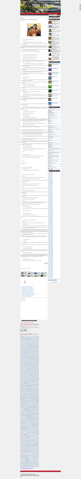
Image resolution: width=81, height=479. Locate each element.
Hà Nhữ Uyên (26, 354)
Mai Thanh (24, 379)
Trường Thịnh (33, 456)
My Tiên (23, 382)
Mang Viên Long (37, 379)
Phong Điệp (21, 423)
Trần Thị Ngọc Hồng (35, 447)
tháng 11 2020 (50, 199)
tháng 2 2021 (50, 197)
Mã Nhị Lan (34, 378)
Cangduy (49, 144)
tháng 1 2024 (50, 181)
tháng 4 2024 (50, 179)
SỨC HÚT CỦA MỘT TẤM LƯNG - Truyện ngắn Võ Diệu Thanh (29, 293)
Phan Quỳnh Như (32, 421)
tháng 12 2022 (50, 189)
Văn (23, 17)
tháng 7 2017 (50, 228)
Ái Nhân (21, 336)
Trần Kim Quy (27, 443)
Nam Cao (31, 382)
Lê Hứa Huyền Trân (33, 371)
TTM (30, 457)
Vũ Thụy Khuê (31, 465)
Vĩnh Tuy (28, 462)
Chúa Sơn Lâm (23, 343)
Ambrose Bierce (24, 336)
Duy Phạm (34, 345)
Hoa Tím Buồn (35, 356)
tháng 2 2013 (50, 266)
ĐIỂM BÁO (32, 350)
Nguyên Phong (36, 398)
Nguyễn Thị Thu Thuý (29, 406)
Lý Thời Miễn (28, 378)
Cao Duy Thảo (25, 340)
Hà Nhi (23, 354)
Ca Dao (22, 340)
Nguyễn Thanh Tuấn (22, 402)
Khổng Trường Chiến (31, 367)
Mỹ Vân (26, 382)
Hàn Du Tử (28, 355)
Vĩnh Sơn (21, 462)
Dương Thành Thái (31, 346)
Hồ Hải (37, 361)
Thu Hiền (35, 435)
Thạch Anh (33, 430)
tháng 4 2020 (50, 204)
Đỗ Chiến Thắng (35, 351)
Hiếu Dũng (25, 356)
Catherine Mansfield (22, 341)
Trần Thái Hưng (31, 446)
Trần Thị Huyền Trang (26, 447)
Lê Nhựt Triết (33, 372)
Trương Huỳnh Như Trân (36, 455)
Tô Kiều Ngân (31, 438)
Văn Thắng (27, 460)
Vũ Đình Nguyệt (37, 464)
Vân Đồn (35, 460)
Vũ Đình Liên (30, 464)
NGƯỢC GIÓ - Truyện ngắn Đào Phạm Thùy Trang (27, 295)
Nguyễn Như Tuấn (28, 398)
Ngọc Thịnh (28, 383)
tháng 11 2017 (50, 225)
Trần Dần (35, 441)
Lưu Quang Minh (24, 268)
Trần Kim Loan (23, 443)
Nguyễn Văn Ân (30, 409)
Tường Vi (22, 458)
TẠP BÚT (26, 428)
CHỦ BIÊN (35, 342)
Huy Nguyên (34, 363)
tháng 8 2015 (50, 244)
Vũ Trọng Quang (35, 465)
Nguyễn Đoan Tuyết (27, 389)
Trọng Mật (24, 452)
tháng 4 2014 (50, 256)
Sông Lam (22, 427)
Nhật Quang (36, 413)
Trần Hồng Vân (36, 442)
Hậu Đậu (22, 356)
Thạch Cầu (36, 430)
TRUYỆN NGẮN (28, 268)
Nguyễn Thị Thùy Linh (35, 406)
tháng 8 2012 (50, 270)
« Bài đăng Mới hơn (24, 320)
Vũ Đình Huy (26, 464)
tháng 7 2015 (50, 245)
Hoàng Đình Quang (36, 357)
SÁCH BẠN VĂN (23, 426)
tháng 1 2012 (50, 275)
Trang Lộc (34, 439)
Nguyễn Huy (23, 392)
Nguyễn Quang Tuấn (28, 399)
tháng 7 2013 (50, 262)
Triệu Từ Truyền (25, 451)
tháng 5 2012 (50, 272)
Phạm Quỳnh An (25, 418)
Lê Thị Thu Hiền (26, 374)
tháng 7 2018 (50, 219)
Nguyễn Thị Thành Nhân (34, 405)
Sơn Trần (31, 427)
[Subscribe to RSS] (40, 270)
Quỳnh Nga (33, 425)
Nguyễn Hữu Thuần (36, 393)
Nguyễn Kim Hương (28, 394)
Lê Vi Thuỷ (35, 375)
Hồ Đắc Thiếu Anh (33, 361)
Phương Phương (30, 424)
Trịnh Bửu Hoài (30, 451)
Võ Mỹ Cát (23, 463)
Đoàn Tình (21, 351)
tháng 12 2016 (50, 233)
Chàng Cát (32, 341)
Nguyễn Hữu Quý (31, 393)
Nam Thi (33, 382)
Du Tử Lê (24, 345)
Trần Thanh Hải (35, 446)
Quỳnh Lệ (30, 425)
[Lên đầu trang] (80, 5)
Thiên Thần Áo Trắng (33, 433)
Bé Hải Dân (34, 337)
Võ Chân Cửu (35, 462)
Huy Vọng (38, 363)
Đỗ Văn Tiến (32, 352)
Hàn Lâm (34, 355)
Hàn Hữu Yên (31, 355)
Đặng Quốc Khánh (28, 349)
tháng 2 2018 (50, 223)
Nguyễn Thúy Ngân (33, 407)
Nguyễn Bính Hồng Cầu (35, 386)
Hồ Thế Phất (25, 362)
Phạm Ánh (27, 416)
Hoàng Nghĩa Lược (28, 359)
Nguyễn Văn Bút (34, 409)
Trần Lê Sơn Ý (30, 443)
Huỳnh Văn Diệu (34, 365)
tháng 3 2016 (50, 239)
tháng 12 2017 (50, 224)
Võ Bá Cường (31, 462)
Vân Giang (38, 460)
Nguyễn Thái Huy (34, 400)
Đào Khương (25, 347)
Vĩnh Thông (24, 462)
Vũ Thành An (21, 465)
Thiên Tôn (38, 433)
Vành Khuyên (21, 459)
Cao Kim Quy (29, 340)
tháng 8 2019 (50, 210)
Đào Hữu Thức (21, 347)
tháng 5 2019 (50, 212)
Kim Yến (34, 368)
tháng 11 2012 (50, 268)
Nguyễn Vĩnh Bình (28, 411)
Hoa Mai (32, 356)
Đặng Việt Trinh (24, 350)
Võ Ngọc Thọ (26, 463)
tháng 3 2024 (50, 180)
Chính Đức (31, 342)
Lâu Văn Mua (34, 370)
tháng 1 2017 (50, 232)
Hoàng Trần (49, 134)
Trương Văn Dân (22, 457)
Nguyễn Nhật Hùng (23, 398)
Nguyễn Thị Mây (50, 127)
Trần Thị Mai (31, 447)
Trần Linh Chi (34, 443)
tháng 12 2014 (50, 250)
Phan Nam (28, 421)
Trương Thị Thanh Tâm (23, 456)
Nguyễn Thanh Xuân (28, 402)
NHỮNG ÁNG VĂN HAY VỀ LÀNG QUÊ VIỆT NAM (29, 414)
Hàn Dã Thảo (24, 355)
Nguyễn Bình (31, 386)
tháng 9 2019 (50, 209)
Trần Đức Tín (25, 442)
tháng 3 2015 (50, 248)
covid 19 (29, 343)
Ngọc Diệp (24, 383)
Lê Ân (37, 370)
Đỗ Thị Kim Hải (25, 352)
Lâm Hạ (21, 370)
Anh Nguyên (33, 336)
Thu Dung (29, 435)
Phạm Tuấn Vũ (29, 419)
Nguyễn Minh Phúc (32, 395)
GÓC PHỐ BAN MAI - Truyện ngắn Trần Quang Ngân (28, 294)
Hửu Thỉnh (26, 366)
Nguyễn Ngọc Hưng (27, 397)
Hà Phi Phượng (29, 354)
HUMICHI (31, 363)
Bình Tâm (25, 338)
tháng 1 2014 (50, 258)
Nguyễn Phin (32, 398)
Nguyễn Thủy (28, 407)
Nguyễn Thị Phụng (22, 405)
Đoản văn (28, 351)
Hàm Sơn (21, 355)
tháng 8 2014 (50, 253)
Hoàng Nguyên (37, 359)
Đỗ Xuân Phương (36, 352)
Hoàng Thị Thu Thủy (22, 360)
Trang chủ (29, 320)
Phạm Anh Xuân (31, 416)
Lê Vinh (38, 375)
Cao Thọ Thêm (36, 340)
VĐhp (48, 120)
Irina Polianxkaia (29, 366)
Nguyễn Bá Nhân (22, 386)
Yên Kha (24, 467)
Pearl (24, 416)
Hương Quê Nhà (50, 113)
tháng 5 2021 (50, 195)
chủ (32, 342)
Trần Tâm (28, 446)
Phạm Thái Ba (29, 418)
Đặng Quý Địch (33, 349)
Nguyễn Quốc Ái (36, 399)
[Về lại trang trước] (80, 6)
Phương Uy (35, 424)
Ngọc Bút (21, 383)
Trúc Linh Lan (35, 452)
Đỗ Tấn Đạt (22, 352)
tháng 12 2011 (50, 276)
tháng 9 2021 (50, 192)
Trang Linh (31, 439)
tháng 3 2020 (50, 205)
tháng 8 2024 (50, 177)
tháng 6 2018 (50, 220)
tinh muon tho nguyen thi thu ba (56, 157)
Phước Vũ (27, 424)
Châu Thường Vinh (24, 342)
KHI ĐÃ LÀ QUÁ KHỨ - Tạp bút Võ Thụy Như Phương (56, 102)
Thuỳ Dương (23, 436)
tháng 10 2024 (50, 176)
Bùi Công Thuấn (35, 338)
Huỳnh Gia (31, 364)
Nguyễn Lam (37, 394)
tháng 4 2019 (50, 213)
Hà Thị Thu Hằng (35, 354)
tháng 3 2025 (50, 174)
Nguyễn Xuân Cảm (33, 411)
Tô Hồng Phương (27, 438)
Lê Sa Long (29, 373)
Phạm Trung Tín (24, 419)
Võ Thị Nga (33, 463)
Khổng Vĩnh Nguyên (36, 367)
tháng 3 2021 (50, 196)
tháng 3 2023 (50, 187)
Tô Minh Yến (37, 438)
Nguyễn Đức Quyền (36, 390)
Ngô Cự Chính (35, 383)
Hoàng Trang (26, 360)
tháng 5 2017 (50, 229)
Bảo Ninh (32, 337)
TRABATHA (26, 439)
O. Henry (36, 415)
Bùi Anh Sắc (32, 338)
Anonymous (49, 108)
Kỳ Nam (36, 368)
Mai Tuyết (33, 379)
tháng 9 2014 (50, 252)
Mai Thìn (30, 379)
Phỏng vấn (24, 423)
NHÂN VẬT (27, 413)
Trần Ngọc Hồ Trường (24, 444)
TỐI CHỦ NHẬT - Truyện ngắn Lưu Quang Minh (27, 286)
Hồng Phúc (21, 363)
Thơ (24, 434)
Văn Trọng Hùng (31, 460)
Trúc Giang (30, 452)
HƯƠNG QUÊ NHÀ (52, 280)
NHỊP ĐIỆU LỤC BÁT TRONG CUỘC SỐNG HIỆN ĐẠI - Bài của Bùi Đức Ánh (56, 94)
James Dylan (33, 366)
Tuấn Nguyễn (33, 457)
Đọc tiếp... (50, 153)
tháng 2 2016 (50, 240)
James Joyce (37, 366)
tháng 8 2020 (50, 201)
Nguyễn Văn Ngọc (31, 410)
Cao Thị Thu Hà (32, 340)
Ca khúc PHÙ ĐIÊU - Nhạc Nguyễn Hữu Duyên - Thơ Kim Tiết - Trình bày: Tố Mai (56, 73)
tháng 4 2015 (50, 247)
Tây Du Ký (25, 430)
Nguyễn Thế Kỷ (36, 402)
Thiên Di (26, 433)
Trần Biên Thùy (31, 441)
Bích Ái (37, 337)
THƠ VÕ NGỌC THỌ (54, 76)
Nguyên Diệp (30, 387)
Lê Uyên (25, 375)
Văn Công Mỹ (29, 459)
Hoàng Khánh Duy (33, 358)
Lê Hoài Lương (25, 371)
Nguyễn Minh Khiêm (22, 395)
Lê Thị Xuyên (30, 374)
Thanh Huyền (28, 431)
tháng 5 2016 (50, 238)
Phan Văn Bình (28, 422)
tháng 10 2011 (50, 277)
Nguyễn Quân (32, 399)
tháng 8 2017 (50, 227)
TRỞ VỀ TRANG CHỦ (23, 470)
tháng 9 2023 (50, 184)
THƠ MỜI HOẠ (34, 434)
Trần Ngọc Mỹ (28, 444)
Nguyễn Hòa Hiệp (36, 391)
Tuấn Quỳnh (36, 457)
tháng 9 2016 (50, 235)
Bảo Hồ (26, 337)
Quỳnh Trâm (37, 425)
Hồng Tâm (25, 363)
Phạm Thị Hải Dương (34, 418)
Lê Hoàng (29, 371)
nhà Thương (21, 413)
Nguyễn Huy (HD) (28, 392)
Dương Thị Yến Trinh (36, 346)
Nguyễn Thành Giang (27, 401)
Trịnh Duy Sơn (34, 451)
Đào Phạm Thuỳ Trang (34, 347)
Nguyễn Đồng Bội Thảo (33, 389)
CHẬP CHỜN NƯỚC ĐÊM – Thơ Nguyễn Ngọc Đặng (56, 21)
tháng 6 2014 (50, 254)
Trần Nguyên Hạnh (33, 444)
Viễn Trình (27, 461)
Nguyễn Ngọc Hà (22, 397)
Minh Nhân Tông (28, 381)
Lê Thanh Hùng (33, 373)
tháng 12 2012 (50, 267)
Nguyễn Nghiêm (26, 396)
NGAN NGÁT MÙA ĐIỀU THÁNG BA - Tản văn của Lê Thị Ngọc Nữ (56, 63)
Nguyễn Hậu (24, 391)
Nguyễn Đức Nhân (24, 390)
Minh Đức (49, 111)
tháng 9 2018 (50, 218)
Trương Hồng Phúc (31, 455)
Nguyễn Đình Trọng (22, 389)
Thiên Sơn (29, 433)
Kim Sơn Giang (27, 368)
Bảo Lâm (29, 337)
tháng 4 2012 (50, 273)
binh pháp (22, 338)
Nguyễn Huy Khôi (32, 392)
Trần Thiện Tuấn (27, 448)
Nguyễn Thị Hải (29, 403)
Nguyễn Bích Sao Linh (27, 386)
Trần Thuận (35, 448)
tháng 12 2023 (50, 182)
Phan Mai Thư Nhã (24, 421)
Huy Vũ (22, 364)
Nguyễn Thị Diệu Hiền (24, 403)
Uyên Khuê (29, 458)
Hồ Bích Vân (29, 361)
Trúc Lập (32, 452)
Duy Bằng (32, 345)
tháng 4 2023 (50, 186)
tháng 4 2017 (50, 230)
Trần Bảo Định (23, 441)
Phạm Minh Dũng (29, 417)
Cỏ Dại (27, 343)
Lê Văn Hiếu (28, 375)
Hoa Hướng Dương (29, 356)
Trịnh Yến (21, 452)
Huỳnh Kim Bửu (35, 364)
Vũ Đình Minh (33, 464)
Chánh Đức (35, 341)
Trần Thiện (23, 448)
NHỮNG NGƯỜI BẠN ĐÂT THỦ (34, 414)
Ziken (26, 467)
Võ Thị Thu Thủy (37, 463)
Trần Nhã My (37, 444)
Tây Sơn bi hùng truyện (28, 430)
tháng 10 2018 (50, 217)
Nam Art (28, 382)
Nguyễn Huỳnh (36, 392)
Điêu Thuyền (35, 350)
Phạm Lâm (21, 417)
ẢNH (27, 336)
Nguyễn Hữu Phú (26, 393)
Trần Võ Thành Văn (23, 450)
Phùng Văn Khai (23, 424)
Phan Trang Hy (23, 422)
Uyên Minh (32, 458)
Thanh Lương (32, 431)
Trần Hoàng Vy (32, 442)
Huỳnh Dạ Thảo (27, 364)
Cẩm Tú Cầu (29, 341)
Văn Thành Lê (23, 460)
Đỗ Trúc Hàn (29, 352)
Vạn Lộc (37, 458)
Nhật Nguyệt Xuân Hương (32, 413)
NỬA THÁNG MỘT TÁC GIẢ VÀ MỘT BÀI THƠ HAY (26, 415)
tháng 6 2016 (50, 237)
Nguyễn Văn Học (27, 410)
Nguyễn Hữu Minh (22, 393)
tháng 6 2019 (50, 211)
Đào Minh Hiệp (29, 347)
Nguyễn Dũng (33, 387)
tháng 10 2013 (50, 260)
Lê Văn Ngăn (32, 375)
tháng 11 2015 (50, 242)
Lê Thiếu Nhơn (34, 374)
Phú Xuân (33, 423)
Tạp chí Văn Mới (30, 428)
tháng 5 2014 (50, 255)
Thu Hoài (37, 435)
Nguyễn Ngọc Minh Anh (32, 397)
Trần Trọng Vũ (25, 449)
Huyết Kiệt (24, 364)
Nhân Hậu (25, 413)
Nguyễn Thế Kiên (32, 402)
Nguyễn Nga (21, 396)
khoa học (27, 367)
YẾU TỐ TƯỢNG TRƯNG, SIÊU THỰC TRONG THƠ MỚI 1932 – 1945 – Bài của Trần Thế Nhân (55, 57)
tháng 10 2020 (50, 200)
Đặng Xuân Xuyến (28, 350)
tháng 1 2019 (50, 215)
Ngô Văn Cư (27, 385)
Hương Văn (23, 366)
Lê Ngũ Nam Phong (29, 372)
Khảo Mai (24, 367)
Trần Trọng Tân (21, 449)
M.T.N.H (31, 378)
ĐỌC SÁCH (31, 351)
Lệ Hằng (22, 371)
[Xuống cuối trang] (80, 10)
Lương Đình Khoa (32, 377)
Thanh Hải (26, 431)
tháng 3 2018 (50, 222)
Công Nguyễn (32, 343)
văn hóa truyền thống (34, 459)
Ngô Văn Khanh (36, 385)
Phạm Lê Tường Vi (25, 417)
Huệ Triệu (28, 363)
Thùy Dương (26, 436)
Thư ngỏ (38, 436)
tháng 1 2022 (50, 190)
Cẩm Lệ (26, 341)
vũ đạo (23, 464)
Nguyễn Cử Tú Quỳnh (25, 387)
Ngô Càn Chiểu (31, 383)
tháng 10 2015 (50, 243)
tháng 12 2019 (50, 207)
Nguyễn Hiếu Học (32, 391)
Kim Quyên (24, 368)
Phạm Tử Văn (33, 419)
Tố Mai (34, 438)
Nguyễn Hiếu (27, 391)
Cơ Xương (36, 343)
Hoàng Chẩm (28, 357)
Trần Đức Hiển (21, 442)
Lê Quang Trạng (25, 373)
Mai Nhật (21, 379)
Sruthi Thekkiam (34, 427)
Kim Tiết (31, 368)
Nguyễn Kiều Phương (22, 394)
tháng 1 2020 (50, 206)
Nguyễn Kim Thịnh (33, 394)
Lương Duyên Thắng (27, 377)
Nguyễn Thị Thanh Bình (28, 405)
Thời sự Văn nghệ (25, 435)
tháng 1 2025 (50, 175)
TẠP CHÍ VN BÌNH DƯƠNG (36, 428)
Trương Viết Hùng (27, 457)
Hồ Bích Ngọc (26, 361)
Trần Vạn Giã (37, 449)
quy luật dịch (27, 425)
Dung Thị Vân (27, 345)
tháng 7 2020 (50, 202)
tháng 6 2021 (50, 194)
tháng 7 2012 (50, 271)
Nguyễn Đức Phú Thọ (29, 390)
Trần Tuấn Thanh (33, 449)
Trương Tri (37, 456)
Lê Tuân (23, 375)
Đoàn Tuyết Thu (24, 351)
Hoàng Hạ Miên (25, 358)
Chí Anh (28, 342)
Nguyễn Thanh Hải (33, 401)
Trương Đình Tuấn (26, 455)
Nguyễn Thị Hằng (34, 403)
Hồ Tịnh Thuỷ (35, 362)
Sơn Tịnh (28, 427)
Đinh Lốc (38, 350)
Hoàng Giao (21, 358)
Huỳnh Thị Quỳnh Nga (25, 365)
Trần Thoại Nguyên (32, 448)
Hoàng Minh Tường (24, 359)
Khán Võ (22, 367)
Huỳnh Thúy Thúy (30, 365)
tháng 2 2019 (50, 214)
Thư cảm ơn (35, 436)
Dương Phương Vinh (26, 346)
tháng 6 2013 (50, 263)
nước (34, 415)
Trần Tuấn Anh (29, 449)
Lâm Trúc (28, 370)
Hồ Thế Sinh (29, 362)
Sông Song (25, 427)
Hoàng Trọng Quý (33, 360)
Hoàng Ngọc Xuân (33, 359)
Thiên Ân (24, 433)
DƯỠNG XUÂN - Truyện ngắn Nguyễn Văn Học (27, 287)
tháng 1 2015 (50, 249)
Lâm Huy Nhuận (24, 370)
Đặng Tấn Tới (36, 349)
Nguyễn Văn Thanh (36, 410)
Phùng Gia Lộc (36, 423)
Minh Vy (32, 381)
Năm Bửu (36, 382)
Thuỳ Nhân (32, 436)
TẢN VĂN (21, 428)
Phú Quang (30, 423)
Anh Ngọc (31, 336)
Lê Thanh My (37, 373)
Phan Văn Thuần (36, 422)
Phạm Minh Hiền (34, 417)
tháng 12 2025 (50, 172)
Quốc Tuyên (23, 425)
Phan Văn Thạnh (32, 422)
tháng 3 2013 (50, 265)
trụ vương (27, 452)
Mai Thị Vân (27, 379)
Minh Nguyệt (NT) (24, 381)
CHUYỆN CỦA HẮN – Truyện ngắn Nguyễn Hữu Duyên (56, 49)
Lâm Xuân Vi (31, 370)
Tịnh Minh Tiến (23, 438)
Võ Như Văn (30, 463)
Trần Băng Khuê (27, 441)
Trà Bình (23, 439)
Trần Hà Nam (28, 442)
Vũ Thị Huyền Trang (26, 465)
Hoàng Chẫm (32, 357)
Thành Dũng (22, 431)
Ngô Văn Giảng (31, 385)
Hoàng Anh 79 (23, 357)
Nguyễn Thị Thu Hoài (24, 406)
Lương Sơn (36, 377)
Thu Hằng (32, 435)
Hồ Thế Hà (22, 362)
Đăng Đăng (21, 349)
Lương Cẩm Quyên (22, 377)
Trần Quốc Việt (24, 446)
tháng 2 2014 (50, 257)
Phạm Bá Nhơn (35, 416)
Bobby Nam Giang (28, 338)
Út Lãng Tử (26, 458)
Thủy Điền (29, 436)
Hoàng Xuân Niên (22, 361)
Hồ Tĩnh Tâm (32, 362)
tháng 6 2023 (50, 185)
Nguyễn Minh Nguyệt (27, 395)
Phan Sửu (36, 421)
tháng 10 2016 (50, 234)
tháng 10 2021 (50, 191)
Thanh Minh (35, 431)
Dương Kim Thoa (22, 346)
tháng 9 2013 (50, 261)
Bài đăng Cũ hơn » (34, 320)
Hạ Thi (32, 354)
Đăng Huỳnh (24, 349)
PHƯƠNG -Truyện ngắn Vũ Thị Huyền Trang (27, 296)
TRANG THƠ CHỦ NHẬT (29, 440)
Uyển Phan (35, 458)
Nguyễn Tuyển (25, 409)
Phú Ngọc (27, 423)
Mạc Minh (37, 378)
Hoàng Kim (37, 358)
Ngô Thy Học (23, 385)
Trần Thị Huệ (22, 447)
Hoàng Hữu (29, 358)
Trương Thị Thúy (29, 456)
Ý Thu (21, 467)
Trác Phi (28, 439)
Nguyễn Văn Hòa (22, 410)
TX (23, 458)
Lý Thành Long (25, 378)
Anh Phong (37, 336)
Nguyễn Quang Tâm (23, 399)
